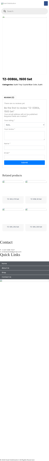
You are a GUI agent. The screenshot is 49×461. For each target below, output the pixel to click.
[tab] (9, 98)
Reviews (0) (9, 97)
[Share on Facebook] (4, 89)
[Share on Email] (19, 89)
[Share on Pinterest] (14, 89)
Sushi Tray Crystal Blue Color (25, 84)
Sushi (40, 84)
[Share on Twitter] (9, 89)
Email (7, 153)
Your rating (9, 120)
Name (7, 144)
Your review (9, 129)
